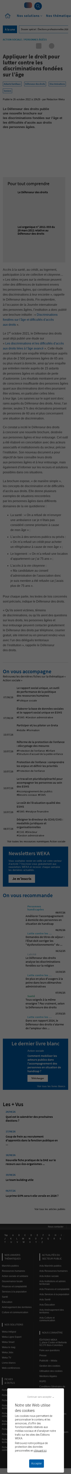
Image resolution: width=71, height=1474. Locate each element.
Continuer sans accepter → (40, 1396)
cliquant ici (40, 1450)
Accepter (36, 1463)
